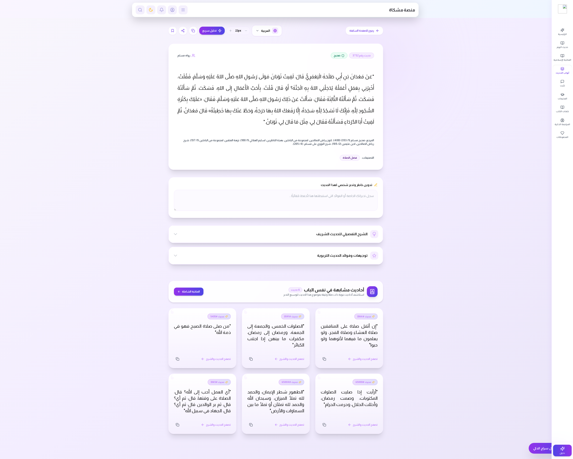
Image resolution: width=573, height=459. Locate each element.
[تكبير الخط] (230, 31)
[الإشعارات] (161, 9)
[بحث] (140, 9)
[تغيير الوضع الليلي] (150, 9)
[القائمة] (183, 9)
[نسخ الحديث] (324, 359)
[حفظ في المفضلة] (172, 30)
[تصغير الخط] (246, 31)
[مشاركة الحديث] (183, 30)
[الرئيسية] (562, 8)
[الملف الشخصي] (172, 9)
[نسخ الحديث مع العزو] (193, 30)
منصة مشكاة (402, 9)
